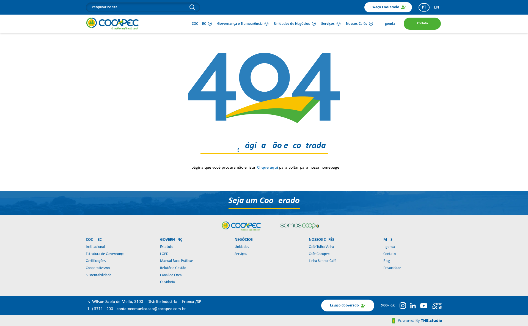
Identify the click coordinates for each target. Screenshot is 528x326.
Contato (389, 254)
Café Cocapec (319, 254)
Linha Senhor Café (322, 261)
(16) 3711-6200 (100, 309)
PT (424, 7)
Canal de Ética (171, 275)
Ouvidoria (167, 282)
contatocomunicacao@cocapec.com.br (151, 309)
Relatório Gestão (173, 268)
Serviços (241, 254)
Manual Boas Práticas (176, 261)
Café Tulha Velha (321, 247)
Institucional (95, 247)
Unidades (242, 247)
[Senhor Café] (437, 305)
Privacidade (392, 268)
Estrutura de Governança (105, 254)
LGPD (164, 254)
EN (436, 7)
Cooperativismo (98, 268)
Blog (386, 261)
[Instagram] (403, 305)
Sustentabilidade (98, 275)
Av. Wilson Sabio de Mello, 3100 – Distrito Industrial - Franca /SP (143, 302)
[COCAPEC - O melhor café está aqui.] (112, 23)
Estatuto (166, 247)
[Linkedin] (413, 305)
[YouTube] (423, 305)
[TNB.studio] (417, 320)
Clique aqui (267, 167)
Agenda (389, 247)
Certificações (96, 261)
